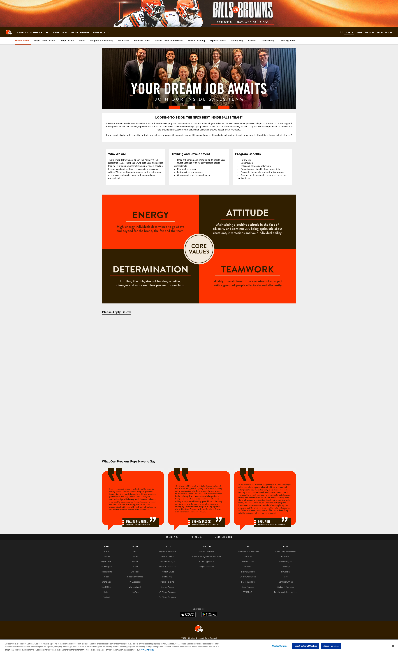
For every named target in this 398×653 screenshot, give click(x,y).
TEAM (106, 546)
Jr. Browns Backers (248, 577)
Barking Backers (248, 582)
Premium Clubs (167, 572)
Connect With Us (286, 582)
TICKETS (167, 546)
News (135, 551)
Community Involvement (285, 551)
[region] (199, 646)
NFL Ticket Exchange (167, 592)
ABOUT (286, 546)
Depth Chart (106, 561)
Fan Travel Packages (167, 597)
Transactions (106, 572)
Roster (106, 551)
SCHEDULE (206, 546)
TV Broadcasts (135, 582)
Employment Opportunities (285, 592)
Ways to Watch (135, 587)
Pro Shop (286, 566)
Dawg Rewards (248, 587)
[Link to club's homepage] (8, 32)
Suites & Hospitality (167, 566)
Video (135, 556)
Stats (106, 577)
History (106, 592)
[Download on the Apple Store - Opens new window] (188, 614)
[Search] (341, 32)
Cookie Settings (279, 645)
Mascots (247, 566)
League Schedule (206, 566)
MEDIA (135, 546)
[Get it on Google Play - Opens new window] (209, 616)
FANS (248, 546)
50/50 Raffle (248, 592)
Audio (135, 566)
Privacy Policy (147, 650)
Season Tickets (167, 556)
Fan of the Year (248, 561)
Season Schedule (206, 551)
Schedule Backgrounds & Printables (207, 556)
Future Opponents (206, 561)
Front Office (106, 587)
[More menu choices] (109, 32)
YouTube (135, 592)
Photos (135, 561)
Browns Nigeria (285, 561)
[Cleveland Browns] (199, 629)
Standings (106, 582)
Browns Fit (285, 556)
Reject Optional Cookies (305, 645)
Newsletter (285, 572)
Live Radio (135, 572)
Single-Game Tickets (167, 551)
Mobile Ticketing (167, 582)
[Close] (393, 645)
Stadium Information (285, 587)
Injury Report (106, 566)
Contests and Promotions (248, 551)
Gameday (248, 556)
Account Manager (167, 561)
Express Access (167, 587)
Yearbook (106, 597)
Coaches (106, 556)
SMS (286, 577)
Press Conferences (135, 577)
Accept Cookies (331, 645)
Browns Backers (248, 572)
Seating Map (167, 577)
